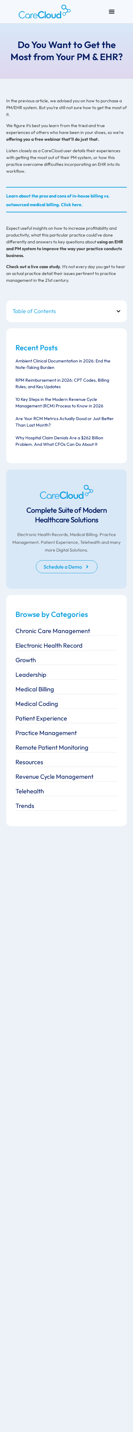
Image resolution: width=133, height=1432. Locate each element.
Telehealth (29, 791)
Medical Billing (34, 689)
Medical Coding (36, 703)
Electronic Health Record (49, 645)
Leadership (30, 674)
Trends (24, 805)
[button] (118, 311)
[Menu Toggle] (112, 11)
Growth (25, 660)
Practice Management (46, 733)
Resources (29, 762)
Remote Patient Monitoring (51, 747)
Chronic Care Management (52, 631)
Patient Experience (41, 718)
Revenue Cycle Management (54, 776)
